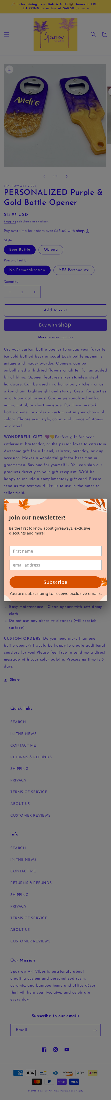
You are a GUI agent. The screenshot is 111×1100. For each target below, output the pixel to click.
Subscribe (55, 582)
